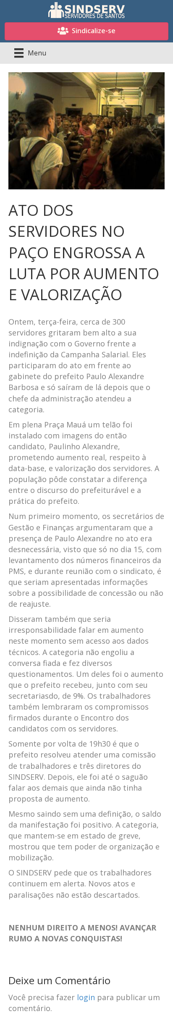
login (86, 997)
